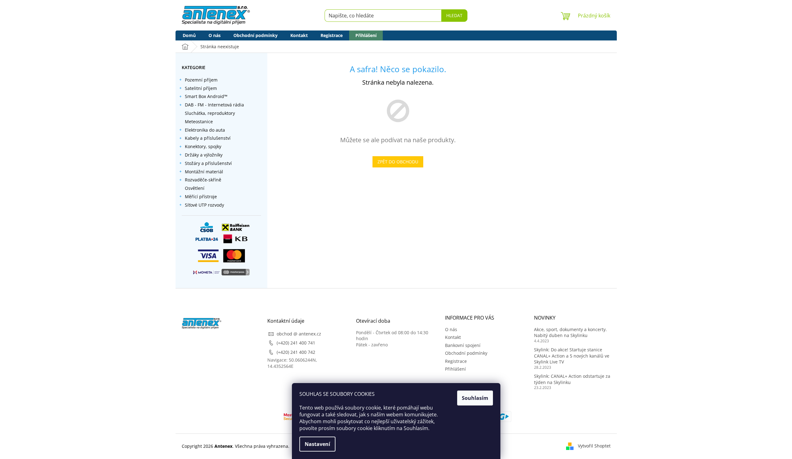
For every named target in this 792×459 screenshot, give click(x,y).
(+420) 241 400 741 (296, 343)
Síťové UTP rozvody (204, 205)
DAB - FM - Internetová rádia (214, 105)
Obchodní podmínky (466, 353)
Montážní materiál (204, 172)
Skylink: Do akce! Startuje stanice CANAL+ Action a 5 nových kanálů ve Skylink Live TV (571, 356)
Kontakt (453, 337)
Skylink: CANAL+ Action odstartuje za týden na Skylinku (572, 379)
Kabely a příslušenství (208, 138)
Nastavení (317, 444)
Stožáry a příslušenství (208, 163)
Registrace (456, 361)
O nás (451, 329)
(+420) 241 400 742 (296, 352)
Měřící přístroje (201, 196)
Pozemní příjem (201, 80)
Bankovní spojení (462, 345)
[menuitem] (189, 35)
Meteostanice (199, 121)
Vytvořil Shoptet (594, 446)
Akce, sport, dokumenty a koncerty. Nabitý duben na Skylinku (570, 332)
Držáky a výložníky (204, 155)
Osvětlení (194, 188)
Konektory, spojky (203, 146)
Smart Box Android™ (206, 96)
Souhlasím (475, 398)
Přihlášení (455, 369)
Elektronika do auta (205, 130)
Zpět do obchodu (397, 162)
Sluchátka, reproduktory (210, 113)
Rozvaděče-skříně (203, 180)
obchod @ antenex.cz (299, 334)
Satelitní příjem (201, 88)
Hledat (454, 15)
